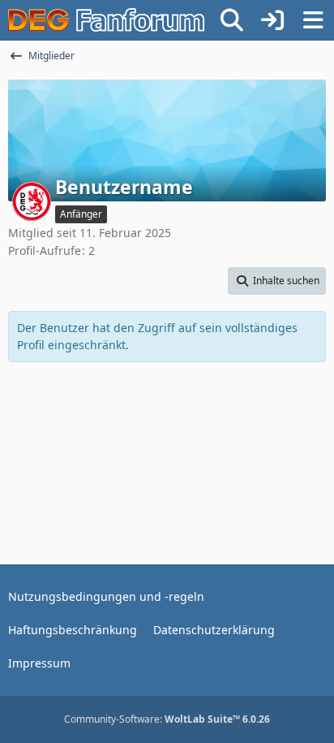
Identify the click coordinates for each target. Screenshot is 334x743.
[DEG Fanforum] (106, 20)
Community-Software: (167, 719)
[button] (277, 281)
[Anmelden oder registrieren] (272, 20)
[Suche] (232, 20)
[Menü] (313, 20)
